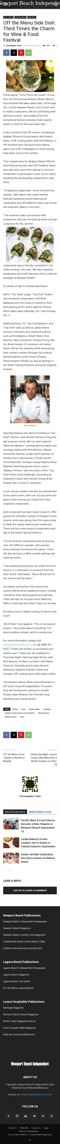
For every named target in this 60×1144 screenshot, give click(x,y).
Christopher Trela (13, 45)
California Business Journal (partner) (22, 948)
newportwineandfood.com (18, 644)
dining (15, 709)
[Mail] (34, 1116)
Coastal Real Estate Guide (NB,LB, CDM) (24, 941)
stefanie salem (11, 717)
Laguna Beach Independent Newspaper (24, 967)
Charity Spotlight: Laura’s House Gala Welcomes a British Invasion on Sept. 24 (43, 759)
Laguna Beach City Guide (16, 981)
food (23, 709)
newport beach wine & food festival (19, 713)
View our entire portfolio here (19, 1034)
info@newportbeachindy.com (36, 1094)
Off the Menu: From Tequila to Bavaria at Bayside (14, 758)
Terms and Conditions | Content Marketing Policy (30, 1134)
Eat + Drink (16, 12)
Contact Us (36, 1127)
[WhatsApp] (28, 52)
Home (6, 12)
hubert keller (34, 709)
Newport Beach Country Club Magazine (24, 934)
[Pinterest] (21, 52)
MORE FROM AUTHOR (40, 812)
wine (22, 717)
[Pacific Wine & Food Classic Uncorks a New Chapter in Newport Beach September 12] (11, 824)
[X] (14, 52)
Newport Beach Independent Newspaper (25, 921)
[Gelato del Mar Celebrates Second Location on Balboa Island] (11, 858)
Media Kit (24, 1127)
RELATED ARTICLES (15, 812)
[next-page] (10, 870)
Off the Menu (20, 17)
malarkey (47, 709)
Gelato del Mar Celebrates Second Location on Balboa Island (38, 858)
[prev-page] (5, 870)
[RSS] (43, 1116)
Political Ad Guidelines (29, 1131)
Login (46, 1127)
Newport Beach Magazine (17, 928)
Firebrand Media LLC (37, 1087)
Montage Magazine (13, 1007)
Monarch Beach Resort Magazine (21, 1014)
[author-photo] (30, 791)
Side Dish (31, 17)
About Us (13, 1127)
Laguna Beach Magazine (16, 974)
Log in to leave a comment (30, 890)
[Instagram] (17, 1116)
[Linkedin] (26, 1116)
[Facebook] (6, 52)
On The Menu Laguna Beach (18, 987)
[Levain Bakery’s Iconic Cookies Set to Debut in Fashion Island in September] (11, 842)
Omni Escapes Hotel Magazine (19, 1027)
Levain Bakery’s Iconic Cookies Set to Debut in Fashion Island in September (38, 842)
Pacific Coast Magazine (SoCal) (19, 1021)
